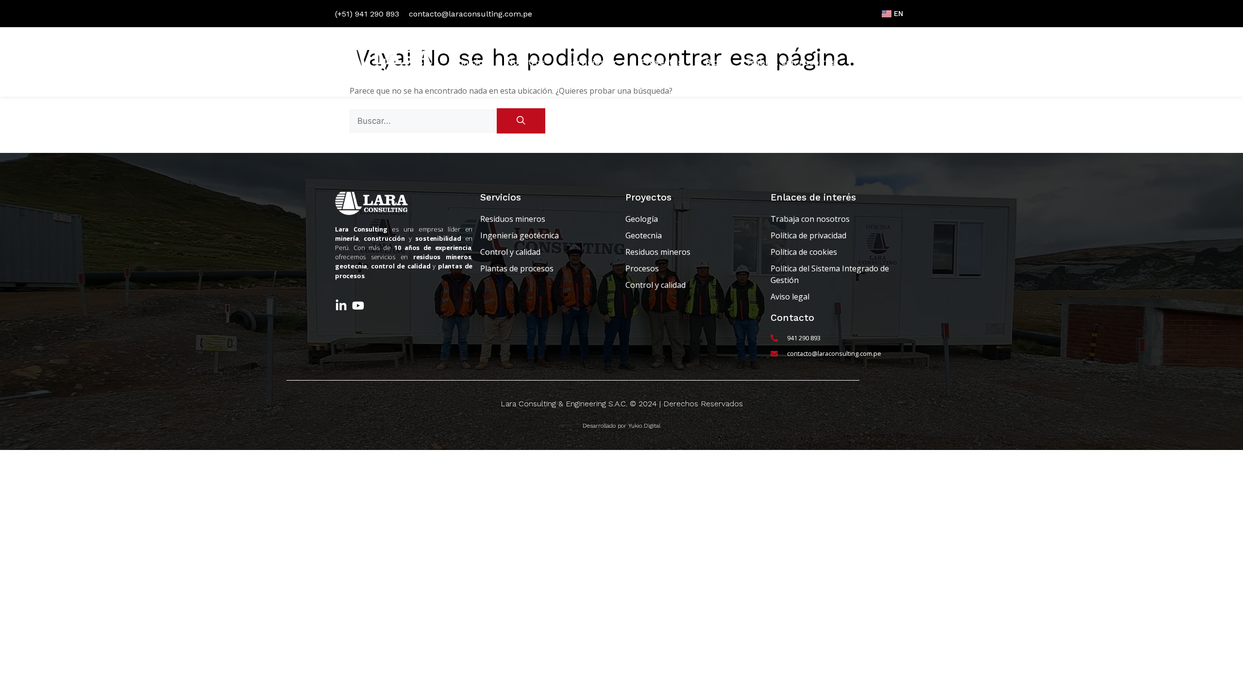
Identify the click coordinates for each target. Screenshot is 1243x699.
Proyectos (661, 62)
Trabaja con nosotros (791, 62)
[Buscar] (521, 120)
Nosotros (525, 62)
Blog (714, 62)
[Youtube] (358, 306)
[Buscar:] (423, 121)
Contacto (877, 62)
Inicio (472, 62)
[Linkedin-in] (341, 306)
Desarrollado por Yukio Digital (621, 425)
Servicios (586, 62)
